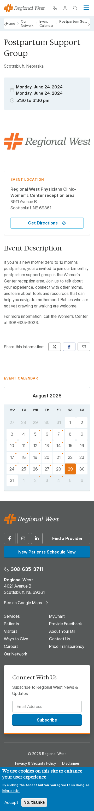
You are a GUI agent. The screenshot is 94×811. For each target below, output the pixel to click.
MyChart (57, 616)
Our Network (15, 653)
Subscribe (47, 720)
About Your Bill (62, 631)
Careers (11, 646)
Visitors (10, 631)
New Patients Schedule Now (47, 552)
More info (11, 790)
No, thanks (34, 802)
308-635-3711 (27, 569)
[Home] (24, 8)
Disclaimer (70, 763)
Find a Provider (67, 538)
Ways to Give (16, 638)
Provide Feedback (65, 623)
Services (12, 616)
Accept (11, 802)
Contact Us (59, 638)
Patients (11, 623)
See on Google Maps (23, 602)
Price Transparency (66, 646)
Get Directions (43, 223)
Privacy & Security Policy (35, 763)
